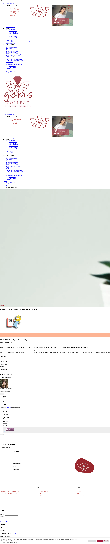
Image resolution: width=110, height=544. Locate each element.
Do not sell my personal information (11, 542)
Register (15, 519)
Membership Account (11, 71)
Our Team (8, 58)
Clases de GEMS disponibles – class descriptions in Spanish (20, 41)
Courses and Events (9, 3)
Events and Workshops (15, 9)
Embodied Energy (10, 27)
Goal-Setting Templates (11, 47)
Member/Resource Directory (14, 54)
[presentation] (1, 394)
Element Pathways (10, 29)
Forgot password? (4, 521)
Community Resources (12, 51)
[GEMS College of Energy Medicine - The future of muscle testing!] (17, 111)
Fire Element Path (13, 32)
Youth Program (12, 39)
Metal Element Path (13, 35)
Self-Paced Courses (14, 11)
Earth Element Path (13, 33)
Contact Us (8, 68)
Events (78, 493)
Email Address (17, 463)
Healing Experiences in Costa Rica (14, 59)
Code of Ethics (9, 62)
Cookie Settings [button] (91, 540)
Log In (7, 72)
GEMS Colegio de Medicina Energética (15, 60)
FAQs (7, 63)
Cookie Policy (12, 67)
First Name (16, 451)
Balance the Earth (10, 48)
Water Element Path (13, 36)
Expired (2, 434)
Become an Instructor (15, 13)
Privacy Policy (12, 66)
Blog (7, 49)
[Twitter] (3, 399)
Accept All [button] (100, 540)
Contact (42, 493)
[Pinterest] (3, 400)
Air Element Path (13, 31)
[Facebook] (3, 397)
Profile (5, 70)
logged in (8, 407)
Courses (79, 491)
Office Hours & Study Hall (13, 55)
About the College (9, 56)
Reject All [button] (106, 540)
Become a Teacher (44, 495)
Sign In (14, 533)
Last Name (16, 457)
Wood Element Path (13, 37)
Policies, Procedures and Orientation (14, 64)
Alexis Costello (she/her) (6, 388)
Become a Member (10, 43)
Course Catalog (13, 12)
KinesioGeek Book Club (12, 52)
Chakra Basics (9, 45)
